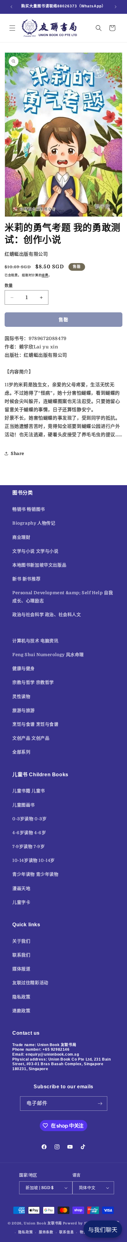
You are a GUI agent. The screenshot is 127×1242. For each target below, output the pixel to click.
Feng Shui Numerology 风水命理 (48, 654)
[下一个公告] (115, 7)
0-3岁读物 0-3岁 (29, 818)
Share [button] (17, 453)
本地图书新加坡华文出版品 (39, 564)
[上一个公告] (11, 7)
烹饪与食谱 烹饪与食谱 (35, 724)
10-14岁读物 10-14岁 (33, 860)
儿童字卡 (21, 902)
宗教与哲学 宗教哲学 (33, 682)
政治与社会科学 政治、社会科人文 (46, 614)
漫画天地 (21, 888)
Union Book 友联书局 (43, 1223)
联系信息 (66, 1232)
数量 (9, 285)
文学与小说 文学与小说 (35, 551)
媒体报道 (21, 968)
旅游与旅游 (23, 710)
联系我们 (21, 954)
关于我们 (21, 941)
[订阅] (100, 1103)
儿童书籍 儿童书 (28, 790)
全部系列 (21, 751)
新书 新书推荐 (26, 578)
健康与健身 (23, 668)
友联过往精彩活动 (30, 982)
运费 (45, 275)
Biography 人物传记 (33, 523)
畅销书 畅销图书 (28, 509)
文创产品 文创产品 (30, 738)
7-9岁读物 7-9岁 (28, 846)
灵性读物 (21, 696)
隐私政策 (21, 996)
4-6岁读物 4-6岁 (29, 832)
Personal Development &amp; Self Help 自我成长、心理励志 (62, 596)
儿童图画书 (23, 804)
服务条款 (46, 1232)
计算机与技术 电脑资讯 (35, 640)
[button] (12, 28)
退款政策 (21, 1010)
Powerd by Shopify (81, 1223)
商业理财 (21, 537)
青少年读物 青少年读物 (35, 874)
